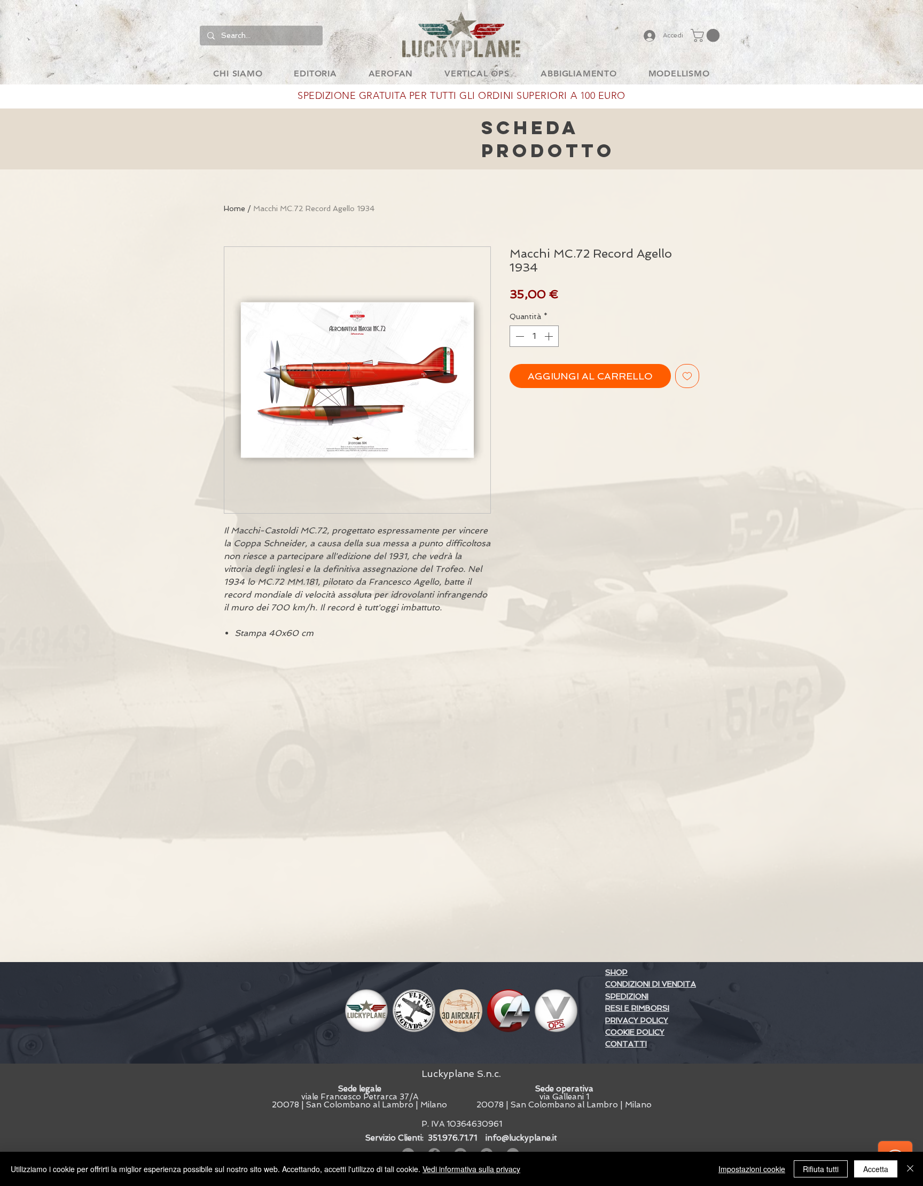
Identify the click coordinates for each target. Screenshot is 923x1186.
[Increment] (549, 336)
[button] (707, 35)
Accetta (875, 1169)
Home (234, 208)
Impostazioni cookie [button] (751, 1169)
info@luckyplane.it (521, 1138)
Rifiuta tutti (821, 1169)
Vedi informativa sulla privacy (471, 1169)
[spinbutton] (534, 336)
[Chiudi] (910, 1168)
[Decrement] (518, 336)
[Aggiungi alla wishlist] (687, 376)
